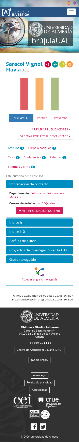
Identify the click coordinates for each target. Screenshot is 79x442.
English (74, 3)
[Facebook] (34, 426)
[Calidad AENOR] (40, 414)
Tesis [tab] (13, 157)
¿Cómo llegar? (39, 360)
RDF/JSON (69, 64)
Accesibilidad (39, 390)
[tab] (39, 184)
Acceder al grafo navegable (39, 279)
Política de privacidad (39, 382)
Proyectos (60, 118)
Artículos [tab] (15, 148)
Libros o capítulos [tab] (41, 148)
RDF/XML (48, 64)
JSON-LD (55, 64)
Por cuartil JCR (21, 118)
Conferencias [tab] (34, 157)
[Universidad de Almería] (39, 316)
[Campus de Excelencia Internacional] (23, 402)
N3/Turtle (62, 64)
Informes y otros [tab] (20, 167)
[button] (39, 184)
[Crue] (49, 402)
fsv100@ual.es (45, 203)
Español (68, 3)
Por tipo (42, 118)
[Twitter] (43, 426)
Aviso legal (39, 375)
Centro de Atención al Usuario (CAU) (39, 350)
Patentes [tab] (57, 157)
